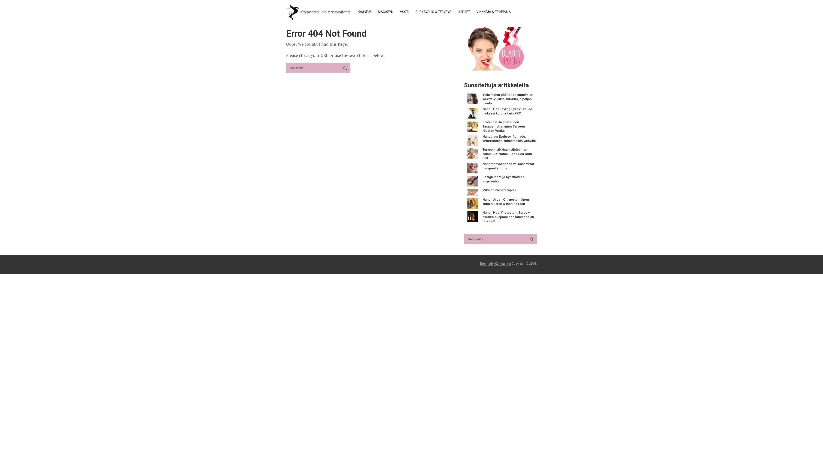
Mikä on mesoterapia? (499, 190)
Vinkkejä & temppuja (493, 12)
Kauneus (365, 12)
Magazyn (385, 12)
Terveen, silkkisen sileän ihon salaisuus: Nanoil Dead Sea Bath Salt (507, 154)
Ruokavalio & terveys (433, 12)
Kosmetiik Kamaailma (495, 263)
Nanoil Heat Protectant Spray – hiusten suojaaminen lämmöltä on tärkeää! (508, 217)
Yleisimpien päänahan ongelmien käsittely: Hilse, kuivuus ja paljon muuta (507, 99)
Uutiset (464, 12)
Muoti (404, 12)
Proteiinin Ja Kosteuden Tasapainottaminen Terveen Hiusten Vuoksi (503, 126)
